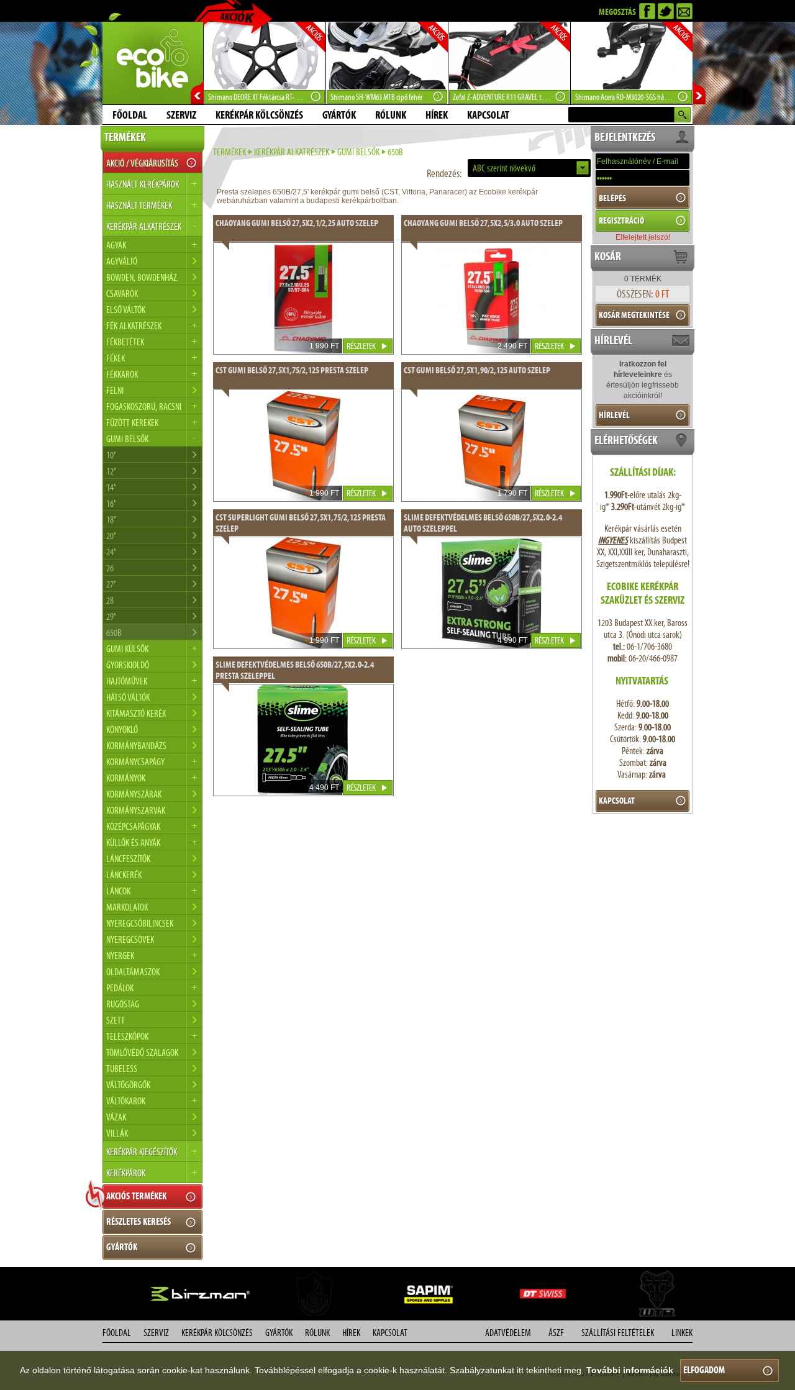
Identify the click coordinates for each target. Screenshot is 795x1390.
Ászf (556, 1332)
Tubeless (121, 1068)
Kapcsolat (488, 115)
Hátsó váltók (128, 697)
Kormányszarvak (135, 810)
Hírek (436, 115)
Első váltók (125, 310)
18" (111, 519)
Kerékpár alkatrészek (291, 152)
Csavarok (122, 293)
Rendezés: (444, 173)
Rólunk (390, 115)
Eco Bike (152, 63)
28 (110, 600)
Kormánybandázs (136, 746)
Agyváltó (121, 261)
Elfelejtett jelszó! (643, 237)
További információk (629, 1370)
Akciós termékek (136, 1196)
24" (111, 552)
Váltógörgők (128, 1085)
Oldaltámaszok (133, 972)
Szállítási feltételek (617, 1332)
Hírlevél (614, 414)
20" (111, 536)
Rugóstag (122, 1004)
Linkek (682, 1332)
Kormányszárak (133, 794)
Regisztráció (621, 220)
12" (111, 471)
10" (111, 455)
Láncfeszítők (128, 859)
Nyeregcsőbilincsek (139, 923)
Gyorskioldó (127, 665)
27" (111, 584)
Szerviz (181, 115)
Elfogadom (704, 1370)
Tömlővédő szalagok (142, 1052)
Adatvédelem (508, 1332)
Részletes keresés (138, 1221)
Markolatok (127, 907)
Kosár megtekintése (634, 314)
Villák (117, 1133)
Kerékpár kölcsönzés (259, 115)
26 (110, 568)
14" (111, 487)
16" (111, 503)
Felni (115, 390)
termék (642, 279)
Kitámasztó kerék (136, 713)
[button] (529, 168)
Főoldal (129, 115)
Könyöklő (122, 729)
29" (111, 616)
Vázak (116, 1117)
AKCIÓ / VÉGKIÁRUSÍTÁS (142, 163)
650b (114, 632)
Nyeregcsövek (130, 939)
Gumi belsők (358, 152)
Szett (115, 1020)
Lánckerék (124, 875)
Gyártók (339, 115)
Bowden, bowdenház (141, 277)
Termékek (229, 152)
